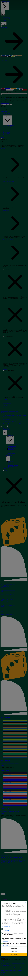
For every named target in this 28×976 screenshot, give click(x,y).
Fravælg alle (14, 948)
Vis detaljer (5, 930)
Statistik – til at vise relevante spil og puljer (14, 929)
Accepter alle (14, 954)
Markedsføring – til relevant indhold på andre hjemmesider (13, 934)
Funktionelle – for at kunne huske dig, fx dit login (15, 939)
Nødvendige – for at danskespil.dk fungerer (14, 943)
